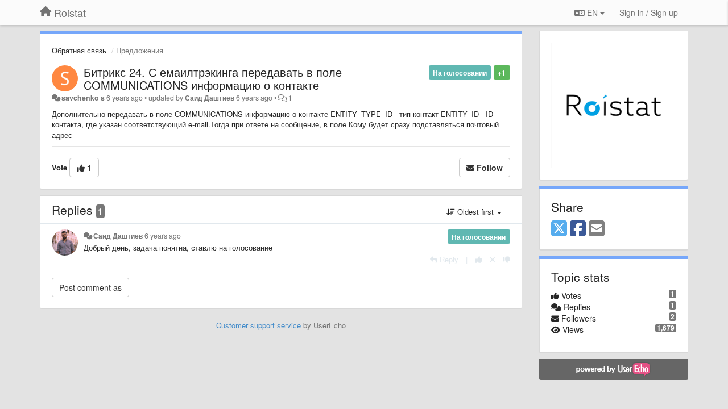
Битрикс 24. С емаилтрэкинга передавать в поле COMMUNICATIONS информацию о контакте (213, 78)
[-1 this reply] (506, 259)
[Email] (597, 229)
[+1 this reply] (478, 259)
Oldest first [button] (475, 211)
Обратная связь (79, 50)
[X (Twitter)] (559, 229)
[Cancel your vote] (492, 259)
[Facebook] (578, 229)
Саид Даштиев (209, 98)
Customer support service (258, 325)
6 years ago (162, 236)
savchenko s (83, 98)
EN (592, 12)
